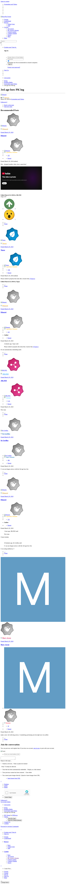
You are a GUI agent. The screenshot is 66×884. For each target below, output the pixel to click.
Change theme (5, 882)
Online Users (11, 24)
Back (9, 845)
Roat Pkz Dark (12, 818)
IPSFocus (15, 815)
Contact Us (7, 822)
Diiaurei (3, 136)
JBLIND (4, 381)
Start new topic (8, 106)
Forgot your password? (14, 67)
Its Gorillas (4, 440)
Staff (9, 25)
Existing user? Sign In (10, 47)
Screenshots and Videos (17, 99)
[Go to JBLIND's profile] (4, 370)
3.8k (9, 270)
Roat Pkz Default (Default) (14, 820)
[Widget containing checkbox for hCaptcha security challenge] (17, 792)
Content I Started (12, 33)
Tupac (3, 250)
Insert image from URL (14, 778)
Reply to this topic (9, 105)
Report (9, 158)
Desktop (6, 784)
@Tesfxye (32, 278)
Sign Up (6, 70)
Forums (6, 19)
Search (9, 35)
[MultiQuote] (5, 472)
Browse (6, 22)
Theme (6, 817)
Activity (6, 27)
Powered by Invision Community (10, 826)
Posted (7, 132)
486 (9, 460)
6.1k (9, 401)
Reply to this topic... (6, 760)
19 (8, 726)
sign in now (36, 748)
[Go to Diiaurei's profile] (3, 94)
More (9, 36)
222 (9, 155)
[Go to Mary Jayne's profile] (33, 621)
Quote (5, 224)
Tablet (5, 785)
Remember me (11, 62)
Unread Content (12, 32)
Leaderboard (7, 21)
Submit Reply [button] (8, 797)
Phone (6, 787)
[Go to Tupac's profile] (3, 240)
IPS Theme (7, 815)
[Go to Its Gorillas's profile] (4, 430)
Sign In (10, 64)
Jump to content (5, 1)
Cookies (6, 823)
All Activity (11, 29)
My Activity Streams (13, 30)
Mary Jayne (5, 645)
